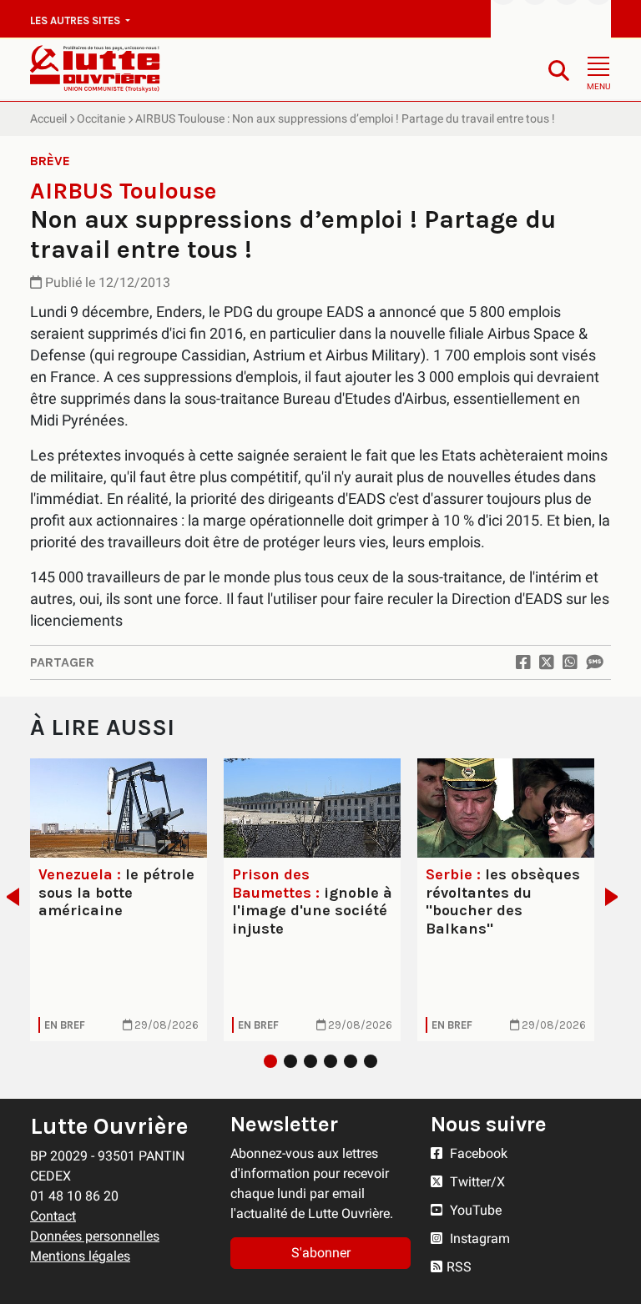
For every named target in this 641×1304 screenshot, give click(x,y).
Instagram (478, 1238)
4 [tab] (330, 1061)
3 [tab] (310, 1061)
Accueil (48, 118)
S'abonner (321, 1253)
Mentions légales (80, 1256)
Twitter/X (476, 1182)
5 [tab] (350, 1061)
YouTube (474, 1210)
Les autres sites (76, 20)
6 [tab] (370, 1061)
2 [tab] (290, 1061)
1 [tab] (270, 1061)
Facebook (477, 1153)
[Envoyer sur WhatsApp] (570, 662)
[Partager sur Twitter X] (546, 662)
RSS (459, 1267)
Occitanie (101, 118)
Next (616, 897)
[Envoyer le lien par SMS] (594, 662)
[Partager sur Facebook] (523, 662)
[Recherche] (558, 70)
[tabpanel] (118, 899)
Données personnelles (94, 1236)
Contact (53, 1216)
